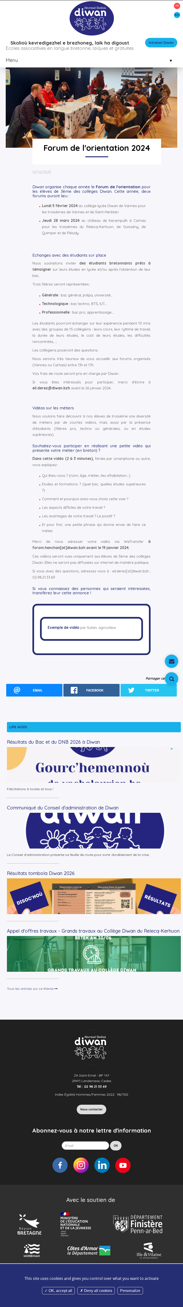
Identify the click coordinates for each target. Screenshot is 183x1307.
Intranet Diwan (161, 43)
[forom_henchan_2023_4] (91, 83)
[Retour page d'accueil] (91, 18)
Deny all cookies (97, 1291)
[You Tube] (123, 1165)
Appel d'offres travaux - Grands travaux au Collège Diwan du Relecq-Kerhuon (93, 931)
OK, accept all (60, 1291)
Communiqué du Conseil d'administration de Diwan (63, 808)
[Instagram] (81, 1165)
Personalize (130, 1291)
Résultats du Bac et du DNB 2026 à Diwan (53, 742)
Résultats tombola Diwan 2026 (41, 873)
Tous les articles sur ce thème (30, 989)
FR (177, 5)
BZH (177, 14)
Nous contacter (91, 1109)
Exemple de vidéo (63, 627)
